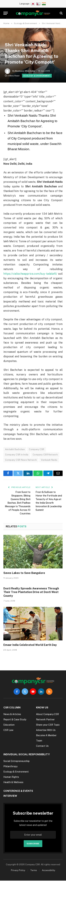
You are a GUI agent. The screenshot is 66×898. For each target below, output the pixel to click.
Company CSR (36, 449)
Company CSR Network (45, 454)
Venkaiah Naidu (49, 460)
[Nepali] (38, 3)
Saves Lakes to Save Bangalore (24, 573)
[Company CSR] (33, 13)
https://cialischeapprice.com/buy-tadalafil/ (30, 273)
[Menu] (5, 13)
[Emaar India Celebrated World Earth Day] (33, 623)
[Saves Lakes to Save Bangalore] (33, 551)
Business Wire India (25, 71)
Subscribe (33, 843)
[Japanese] (33, 3)
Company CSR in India (16, 454)
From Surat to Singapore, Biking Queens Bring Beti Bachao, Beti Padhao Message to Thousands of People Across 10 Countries (17, 503)
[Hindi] (44, 3)
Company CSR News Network (21, 460)
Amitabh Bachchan (15, 449)
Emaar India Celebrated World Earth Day (30, 645)
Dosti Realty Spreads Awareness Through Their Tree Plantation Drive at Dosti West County (31, 592)
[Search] (61, 13)
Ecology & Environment (37, 76)
